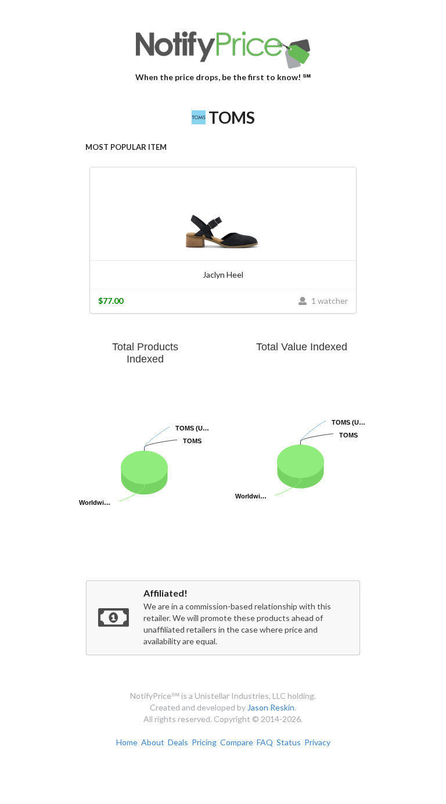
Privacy (317, 742)
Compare (236, 742)
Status (288, 742)
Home (127, 742)
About (152, 742)
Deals (178, 742)
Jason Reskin (270, 707)
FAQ (265, 742)
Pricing (204, 742)
